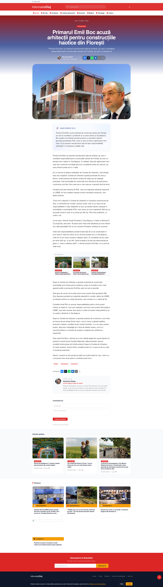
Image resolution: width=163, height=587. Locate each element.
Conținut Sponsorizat (68, 13)
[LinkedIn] (95, 57)
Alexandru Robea (67, 57)
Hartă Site (129, 576)
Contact (110, 13)
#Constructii (74, 364)
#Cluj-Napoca (64, 364)
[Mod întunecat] (129, 7)
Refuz (121, 584)
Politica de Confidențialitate (98, 584)
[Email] (99, 57)
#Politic (56, 364)
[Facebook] (84, 57)
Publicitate (106, 576)
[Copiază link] (102, 57)
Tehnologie (101, 13)
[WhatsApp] (91, 57)
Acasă (37, 13)
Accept (129, 584)
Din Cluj (45, 13)
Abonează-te (102, 566)
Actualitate (54, 13)
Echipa (100, 576)
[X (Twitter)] (88, 57)
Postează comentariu (60, 419)
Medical (91, 13)
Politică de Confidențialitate (118, 576)
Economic (82, 13)
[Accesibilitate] (159, 577)
